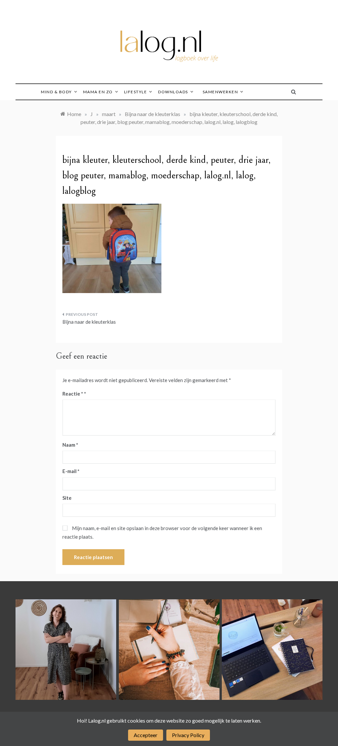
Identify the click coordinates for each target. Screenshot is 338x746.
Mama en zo (98, 91)
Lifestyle (135, 91)
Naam (70, 445)
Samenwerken (220, 91)
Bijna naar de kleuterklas (89, 322)
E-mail (71, 471)
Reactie (72, 394)
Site (67, 498)
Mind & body (56, 91)
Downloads (173, 91)
